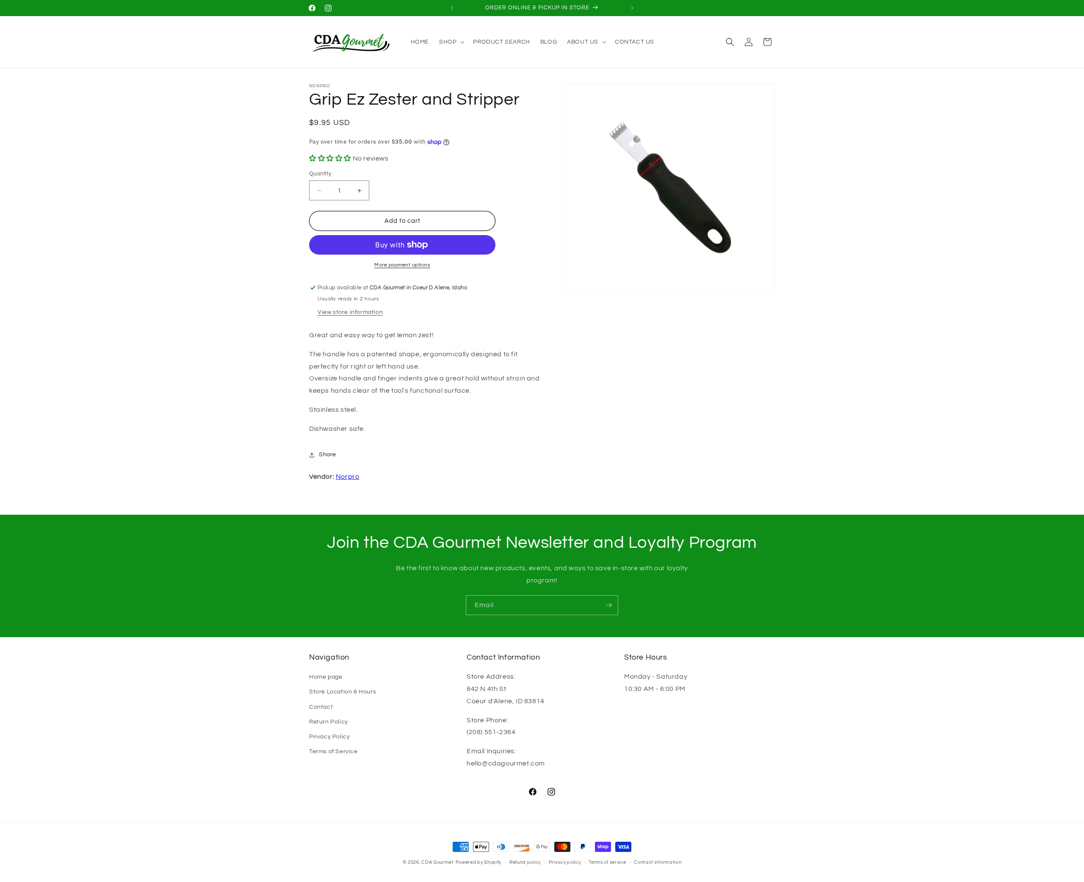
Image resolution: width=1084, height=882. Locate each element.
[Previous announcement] (451, 8)
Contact (321, 707)
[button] (451, 42)
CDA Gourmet (437, 862)
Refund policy (525, 862)
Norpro (347, 476)
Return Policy (328, 722)
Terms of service (607, 862)
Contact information (657, 862)
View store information (350, 312)
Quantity (320, 174)
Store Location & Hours (342, 692)
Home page (325, 677)
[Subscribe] (608, 605)
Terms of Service (333, 751)
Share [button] (327, 455)
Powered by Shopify (479, 862)
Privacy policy (565, 862)
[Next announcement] (632, 8)
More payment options (402, 265)
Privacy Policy (329, 737)
